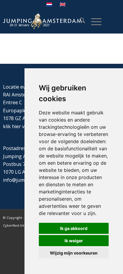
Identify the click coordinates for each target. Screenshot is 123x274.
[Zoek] (79, 21)
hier (16, 126)
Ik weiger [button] (73, 240)
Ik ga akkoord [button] (73, 228)
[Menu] (93, 21)
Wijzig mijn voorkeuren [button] (74, 252)
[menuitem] (79, 21)
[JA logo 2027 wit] (42, 21)
